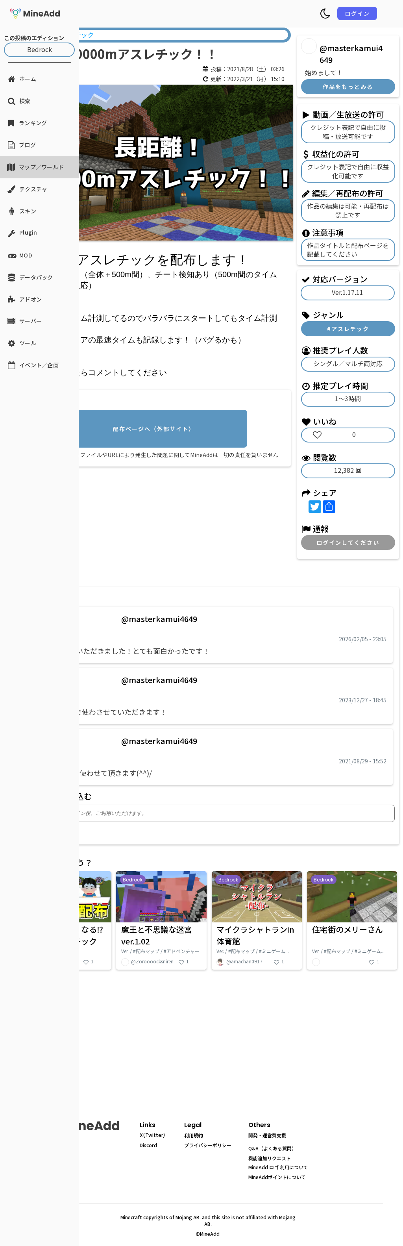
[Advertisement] (156, 525)
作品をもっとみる (348, 87)
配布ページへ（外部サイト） (154, 429)
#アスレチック (348, 329)
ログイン (357, 13)
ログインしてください (347, 542)
